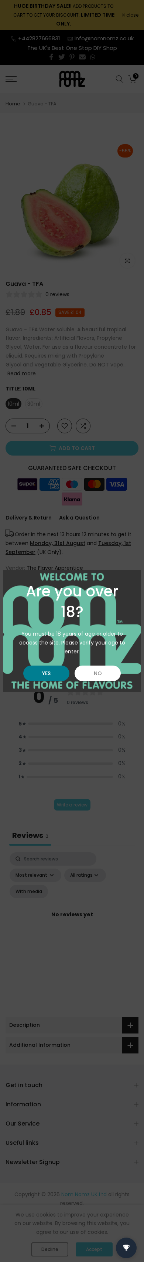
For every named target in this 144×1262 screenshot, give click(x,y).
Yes (46, 673)
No (98, 673)
